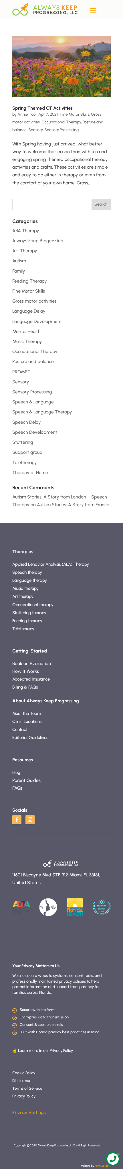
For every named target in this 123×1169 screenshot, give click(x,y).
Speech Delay (26, 422)
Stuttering (22, 442)
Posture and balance (33, 361)
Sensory (35, 129)
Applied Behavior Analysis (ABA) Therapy (50, 564)
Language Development (37, 321)
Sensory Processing (61, 129)
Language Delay (28, 311)
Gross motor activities (34, 301)
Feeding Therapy (29, 281)
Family (18, 271)
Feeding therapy (27, 620)
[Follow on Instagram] (30, 819)
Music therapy (25, 588)
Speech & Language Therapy (42, 412)
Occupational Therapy (61, 122)
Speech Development (34, 432)
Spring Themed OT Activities (42, 108)
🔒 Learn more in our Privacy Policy (42, 1050)
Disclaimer (21, 1080)
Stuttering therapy (29, 612)
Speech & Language (33, 402)
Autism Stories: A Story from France (73, 504)
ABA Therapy (25, 230)
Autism (19, 260)
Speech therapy (27, 572)
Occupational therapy (33, 604)
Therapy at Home (30, 472)
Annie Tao (26, 114)
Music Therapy (27, 341)
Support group (27, 452)
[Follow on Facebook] (16, 819)
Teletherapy (24, 462)
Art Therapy (24, 250)
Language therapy (29, 580)
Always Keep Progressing (38, 240)
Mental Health (26, 331)
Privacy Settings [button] (29, 1112)
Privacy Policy (23, 1096)
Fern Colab (102, 1166)
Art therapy (22, 596)
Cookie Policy (23, 1073)
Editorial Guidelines (30, 737)
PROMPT (21, 371)
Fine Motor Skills (74, 114)
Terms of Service (27, 1088)
